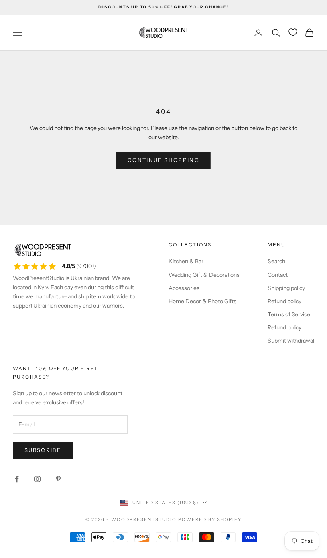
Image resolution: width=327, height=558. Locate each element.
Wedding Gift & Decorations (204, 274)
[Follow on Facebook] (17, 479)
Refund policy (284, 301)
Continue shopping (163, 160)
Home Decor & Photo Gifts (202, 301)
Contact (278, 274)
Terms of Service (289, 314)
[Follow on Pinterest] (58, 479)
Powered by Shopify (210, 519)
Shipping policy (286, 288)
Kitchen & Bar (186, 261)
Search (276, 261)
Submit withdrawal (291, 340)
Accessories (184, 288)
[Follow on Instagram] (37, 479)
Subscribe (42, 450)
